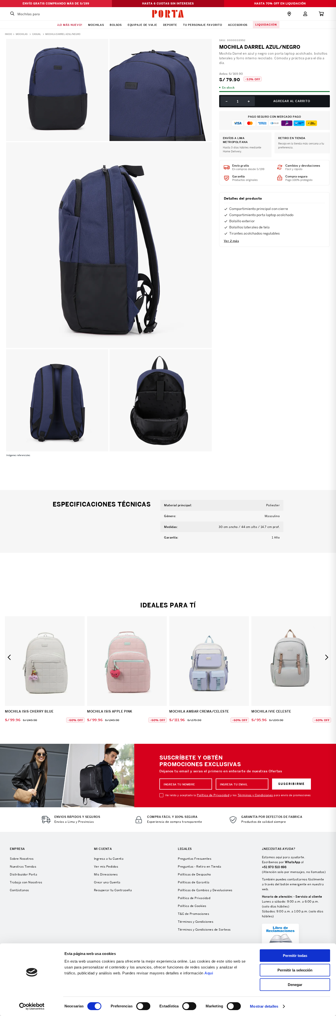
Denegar (295, 985)
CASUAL (36, 34)
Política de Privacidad (213, 795)
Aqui (208, 973)
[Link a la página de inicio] (8, 33)
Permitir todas (295, 955)
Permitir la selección (294, 970)
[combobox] (38, 14)
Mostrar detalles (264, 1006)
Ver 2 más (231, 241)
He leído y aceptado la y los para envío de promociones (238, 795)
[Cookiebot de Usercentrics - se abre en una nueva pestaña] (31, 1006)
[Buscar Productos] (12, 14)
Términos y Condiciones (255, 795)
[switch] (143, 1006)
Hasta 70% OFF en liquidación (280, 3)
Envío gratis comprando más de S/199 (56, 3)
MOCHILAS (22, 34)
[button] (9, 657)
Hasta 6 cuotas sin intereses (168, 3)
